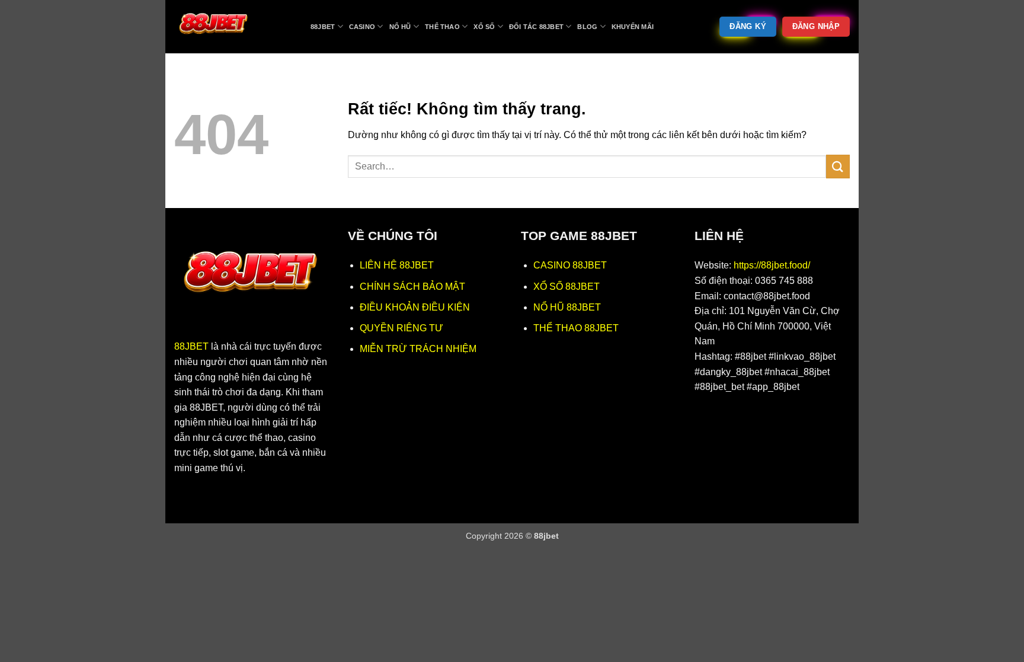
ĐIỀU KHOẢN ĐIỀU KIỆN (415, 307)
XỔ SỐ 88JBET (566, 287)
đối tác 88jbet (536, 26)
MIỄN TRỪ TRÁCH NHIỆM (418, 349)
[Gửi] (838, 166)
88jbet (323, 26)
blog (587, 26)
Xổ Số (484, 26)
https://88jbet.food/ (772, 265)
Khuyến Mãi (633, 26)
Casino (362, 26)
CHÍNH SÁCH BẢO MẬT (412, 287)
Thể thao (442, 26)
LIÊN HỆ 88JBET (397, 265)
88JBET (191, 346)
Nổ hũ (400, 26)
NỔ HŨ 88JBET (567, 307)
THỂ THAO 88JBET (576, 328)
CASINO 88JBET (570, 265)
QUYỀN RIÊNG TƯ (401, 328)
